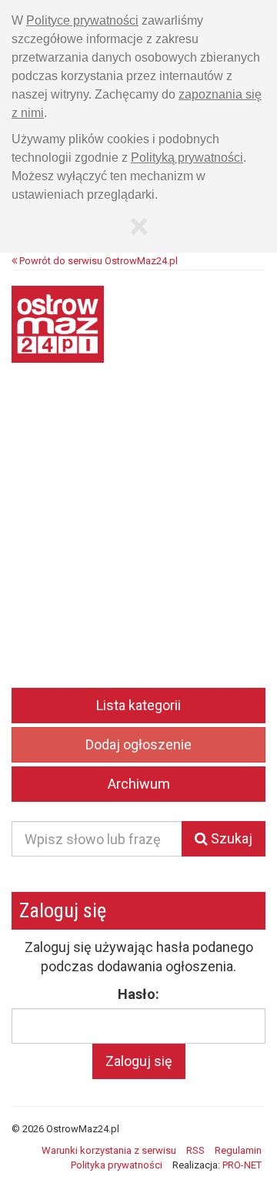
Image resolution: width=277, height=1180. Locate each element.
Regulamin (238, 1150)
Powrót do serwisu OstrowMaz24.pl (97, 261)
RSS (195, 1150)
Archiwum (139, 784)
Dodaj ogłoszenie (138, 744)
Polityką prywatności (187, 157)
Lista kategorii (138, 705)
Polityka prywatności (116, 1165)
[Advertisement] (138, 536)
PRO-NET (242, 1165)
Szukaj (230, 838)
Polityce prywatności (82, 20)
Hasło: (138, 994)
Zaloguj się (138, 1061)
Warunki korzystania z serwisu (109, 1150)
